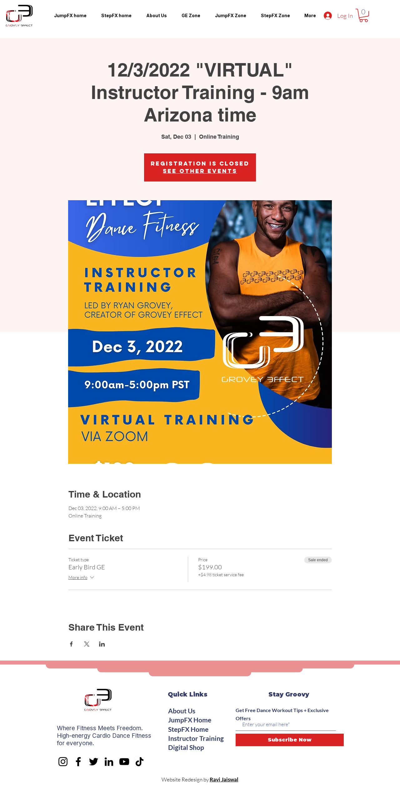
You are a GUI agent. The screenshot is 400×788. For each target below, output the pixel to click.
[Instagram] (63, 762)
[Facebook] (78, 762)
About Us (181, 711)
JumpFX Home (189, 720)
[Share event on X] (87, 644)
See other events (200, 171)
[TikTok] (139, 762)
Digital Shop (186, 747)
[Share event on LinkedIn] (102, 644)
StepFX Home (188, 729)
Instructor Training (196, 738)
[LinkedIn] (109, 762)
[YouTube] (124, 762)
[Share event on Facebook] (71, 644)
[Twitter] (94, 762)
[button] (364, 15)
